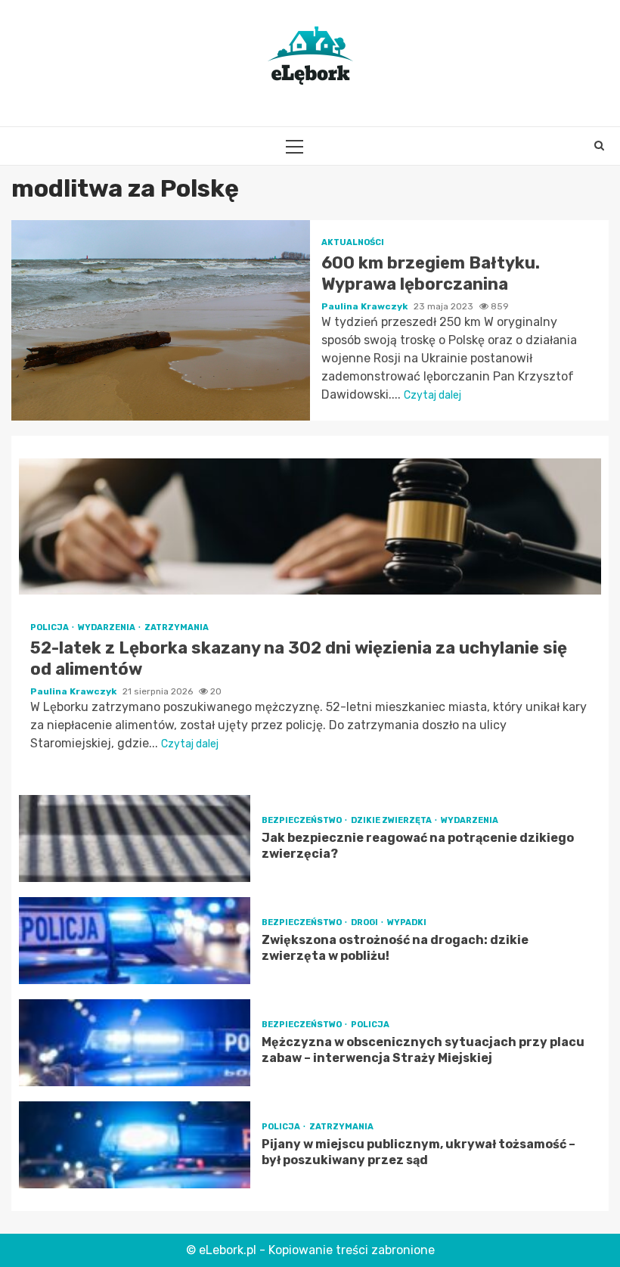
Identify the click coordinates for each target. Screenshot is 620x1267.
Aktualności (352, 242)
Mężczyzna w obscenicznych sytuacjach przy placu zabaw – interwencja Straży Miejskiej (134, 1042)
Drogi (365, 922)
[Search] (599, 146)
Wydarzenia (107, 627)
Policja (50, 627)
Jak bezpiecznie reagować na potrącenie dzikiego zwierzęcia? (134, 838)
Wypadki (406, 922)
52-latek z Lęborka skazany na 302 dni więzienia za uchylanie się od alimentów (310, 526)
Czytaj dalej (432, 395)
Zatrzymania (176, 627)
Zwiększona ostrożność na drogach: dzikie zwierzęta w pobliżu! (134, 940)
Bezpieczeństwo (302, 820)
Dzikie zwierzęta (392, 820)
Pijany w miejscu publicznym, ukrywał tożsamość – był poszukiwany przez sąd (134, 1144)
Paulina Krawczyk (365, 306)
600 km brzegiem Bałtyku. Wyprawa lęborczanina (160, 320)
